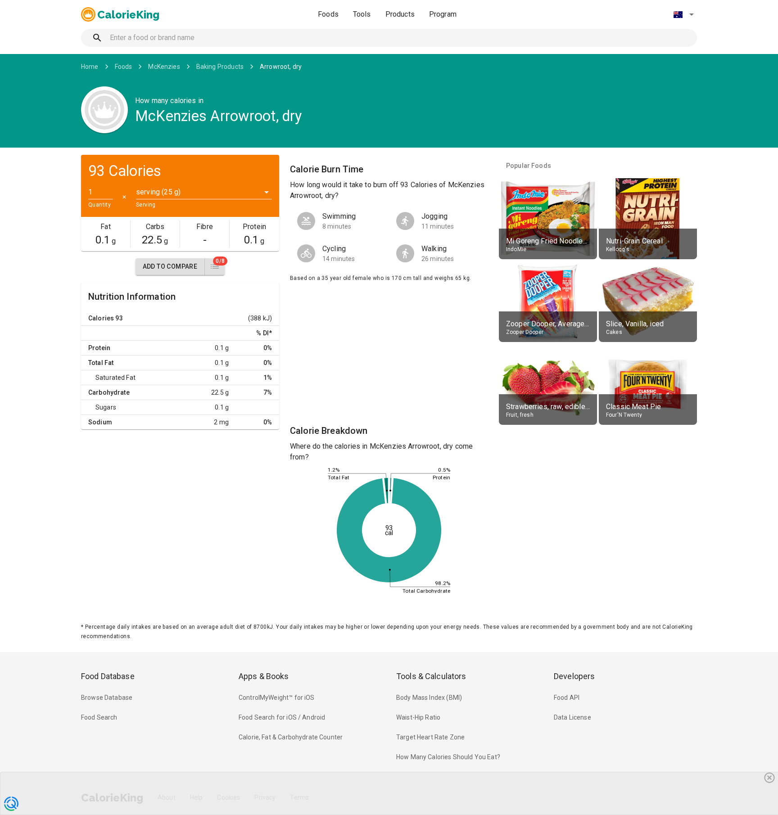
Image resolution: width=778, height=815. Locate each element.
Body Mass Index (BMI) (429, 697)
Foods (328, 14)
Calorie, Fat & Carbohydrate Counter (291, 737)
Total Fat (100, 362)
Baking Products (220, 66)
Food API (566, 697)
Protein (99, 347)
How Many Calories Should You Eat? (448, 757)
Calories (101, 318)
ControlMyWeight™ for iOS (277, 697)
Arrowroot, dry (281, 66)
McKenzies (164, 66)
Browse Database (106, 697)
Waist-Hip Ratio (418, 717)
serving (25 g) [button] (158, 192)
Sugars (105, 407)
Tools (362, 14)
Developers (574, 676)
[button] (683, 14)
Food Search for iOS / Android (282, 717)
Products (400, 14)
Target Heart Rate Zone (430, 737)
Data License (572, 717)
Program (443, 14)
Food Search (99, 717)
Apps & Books (264, 676)
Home (90, 66)
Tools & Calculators (431, 676)
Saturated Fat (115, 377)
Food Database (108, 676)
